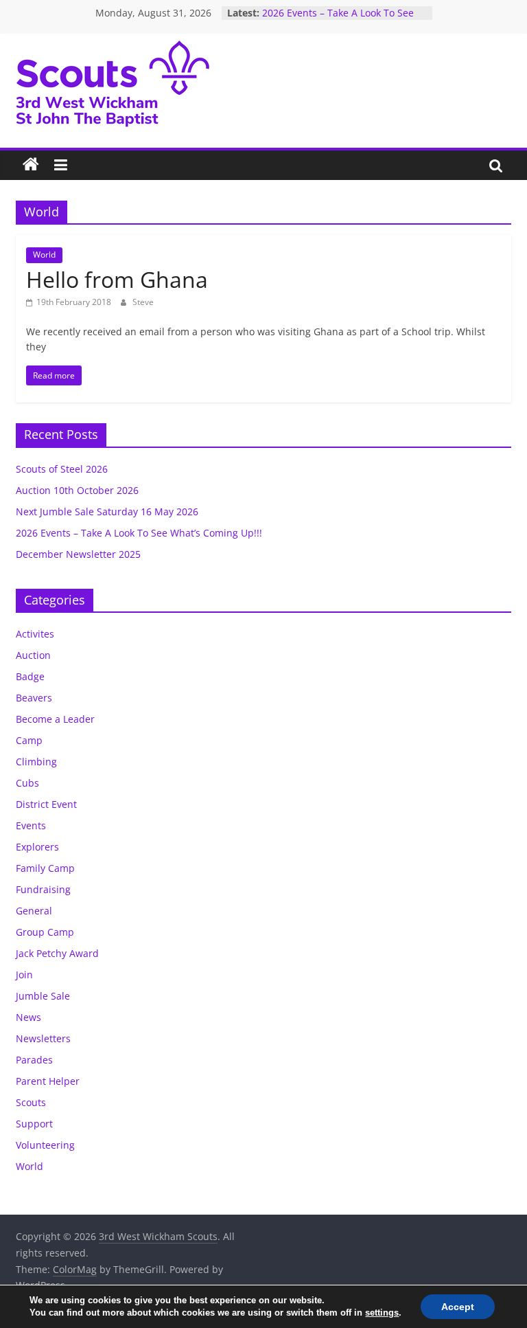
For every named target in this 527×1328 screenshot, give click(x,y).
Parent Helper (48, 1081)
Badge (30, 676)
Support (34, 1123)
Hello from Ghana (117, 279)
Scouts (31, 1102)
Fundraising (43, 889)
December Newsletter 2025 (78, 554)
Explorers (37, 846)
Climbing (36, 761)
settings (382, 1312)
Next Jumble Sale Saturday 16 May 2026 (107, 511)
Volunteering (45, 1144)
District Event (46, 804)
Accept (457, 1306)
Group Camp (45, 931)
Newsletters (43, 1038)
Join (24, 974)
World (44, 254)
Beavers (34, 697)
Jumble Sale (43, 995)
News (28, 1017)
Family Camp (45, 868)
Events (31, 825)
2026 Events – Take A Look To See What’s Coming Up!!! (338, 19)
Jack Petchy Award (57, 953)
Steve (143, 302)
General (34, 910)
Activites (35, 633)
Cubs (27, 782)
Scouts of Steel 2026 (62, 468)
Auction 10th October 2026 (77, 490)
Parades (34, 1059)
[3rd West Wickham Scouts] (31, 164)
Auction (33, 655)
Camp (29, 740)
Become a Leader (55, 718)
